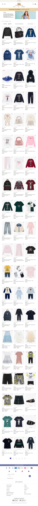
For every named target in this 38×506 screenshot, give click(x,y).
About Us (8, 489)
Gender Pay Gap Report (10, 492)
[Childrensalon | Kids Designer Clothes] (19, 4)
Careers (25, 486)
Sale (18, 6)
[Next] (27, 458)
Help (25, 492)
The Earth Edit (20, 481)
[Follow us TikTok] (28, 471)
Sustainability (9, 495)
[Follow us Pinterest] (22, 471)
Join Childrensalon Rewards (19, 465)
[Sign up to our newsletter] (30, 476)
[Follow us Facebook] (9, 471)
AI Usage (25, 489)
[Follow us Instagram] (15, 471)
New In (14, 6)
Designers (23, 6)
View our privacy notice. (10, 478)
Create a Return (9, 486)
